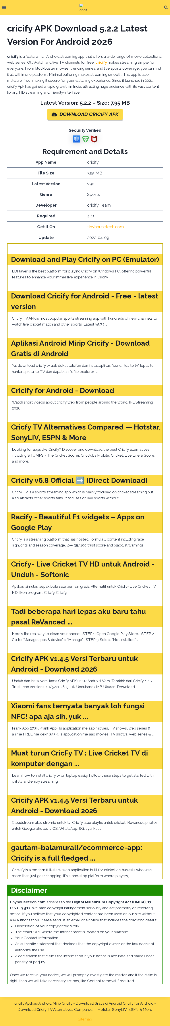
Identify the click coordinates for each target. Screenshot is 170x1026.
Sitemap (85, 1019)
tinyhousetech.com (105, 226)
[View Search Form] (166, 7)
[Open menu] (4, 7)
